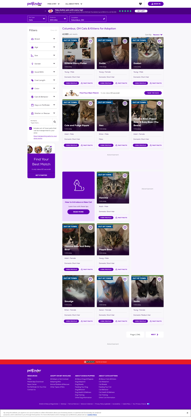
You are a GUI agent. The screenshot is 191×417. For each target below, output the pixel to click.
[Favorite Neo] (125, 103)
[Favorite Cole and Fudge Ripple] (90, 103)
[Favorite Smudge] (90, 279)
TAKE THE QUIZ (153, 93)
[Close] (187, 413)
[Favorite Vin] (125, 279)
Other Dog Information (83, 397)
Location (74, 18)
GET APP (141, 11)
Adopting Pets (55, 382)
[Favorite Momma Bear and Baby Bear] (90, 227)
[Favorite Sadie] (159, 279)
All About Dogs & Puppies (84, 379)
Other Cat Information (107, 397)
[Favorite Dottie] (125, 41)
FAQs (29, 379)
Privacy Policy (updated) (102, 404)
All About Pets (72, 4)
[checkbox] (30, 128)
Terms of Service (73, 404)
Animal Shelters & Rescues (59, 384)
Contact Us (31, 390)
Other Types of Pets (57, 387)
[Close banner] (45, 11)
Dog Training (79, 395)
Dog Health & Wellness (83, 392)
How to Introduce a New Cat (78, 202)
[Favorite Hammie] (125, 175)
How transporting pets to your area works (45, 137)
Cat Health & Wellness (107, 392)
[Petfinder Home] (34, 4)
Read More (78, 212)
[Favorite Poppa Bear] (125, 227)
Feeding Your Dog (81, 387)
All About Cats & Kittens (107, 379)
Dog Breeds (79, 384)
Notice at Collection (87, 404)
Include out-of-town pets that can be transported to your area (45, 130)
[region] (95, 413)
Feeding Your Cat (105, 387)
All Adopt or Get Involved (59, 379)
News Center (32, 384)
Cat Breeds (103, 384)
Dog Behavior (80, 390)
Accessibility (116, 404)
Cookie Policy (126, 404)
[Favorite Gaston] (159, 41)
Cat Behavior (103, 390)
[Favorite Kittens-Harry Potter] (90, 41)
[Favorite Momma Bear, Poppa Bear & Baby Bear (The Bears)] (159, 103)
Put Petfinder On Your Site (36, 387)
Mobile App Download (35, 382)
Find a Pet (52, 4)
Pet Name (34, 121)
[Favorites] (140, 4)
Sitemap (63, 404)
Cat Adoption (104, 382)
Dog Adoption (80, 382)
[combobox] (36, 19)
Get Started (41, 175)
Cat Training (103, 395)
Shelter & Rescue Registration (48, 404)
